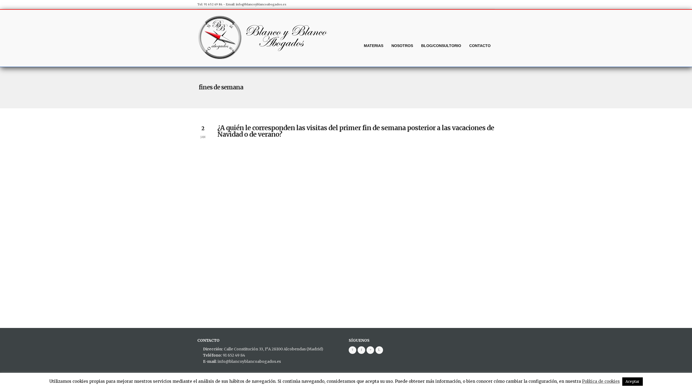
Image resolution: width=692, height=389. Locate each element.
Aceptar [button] (633, 381)
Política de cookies (601, 381)
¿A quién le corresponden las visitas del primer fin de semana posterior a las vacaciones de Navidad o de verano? (355, 131)
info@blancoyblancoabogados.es (261, 4)
